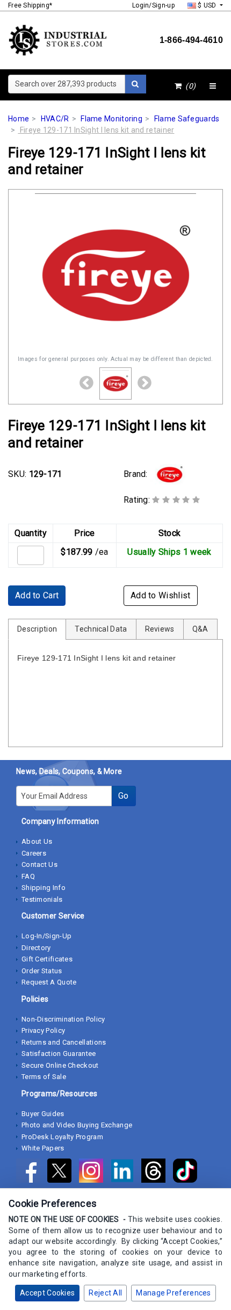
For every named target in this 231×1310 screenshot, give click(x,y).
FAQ (28, 876)
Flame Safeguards (187, 118)
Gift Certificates (47, 959)
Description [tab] (37, 629)
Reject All (105, 1293)
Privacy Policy (43, 1030)
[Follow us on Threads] (156, 1172)
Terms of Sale (43, 1077)
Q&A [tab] (200, 629)
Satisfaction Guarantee (58, 1054)
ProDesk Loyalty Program (62, 1137)
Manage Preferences (173, 1293)
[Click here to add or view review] (176, 500)
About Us (36, 841)
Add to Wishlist (161, 595)
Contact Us (39, 864)
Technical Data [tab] (101, 629)
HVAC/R (55, 118)
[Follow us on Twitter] (62, 1172)
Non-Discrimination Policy (63, 1019)
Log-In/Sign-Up (46, 936)
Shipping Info (43, 888)
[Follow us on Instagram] (94, 1172)
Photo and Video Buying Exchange (76, 1125)
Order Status (41, 971)
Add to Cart (37, 595)
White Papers (42, 1148)
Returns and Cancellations (63, 1042)
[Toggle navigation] (213, 86)
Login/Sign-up (153, 5)
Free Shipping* (30, 5)
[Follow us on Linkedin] (125, 1172)
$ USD (207, 5)
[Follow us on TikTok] (188, 1172)
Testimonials (42, 899)
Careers (33, 853)
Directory (36, 948)
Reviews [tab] (160, 629)
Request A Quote (49, 982)
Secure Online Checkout (60, 1065)
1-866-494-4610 (191, 40)
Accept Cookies (47, 1293)
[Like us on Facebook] (31, 1172)
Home (18, 118)
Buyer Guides (42, 1114)
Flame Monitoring (111, 118)
